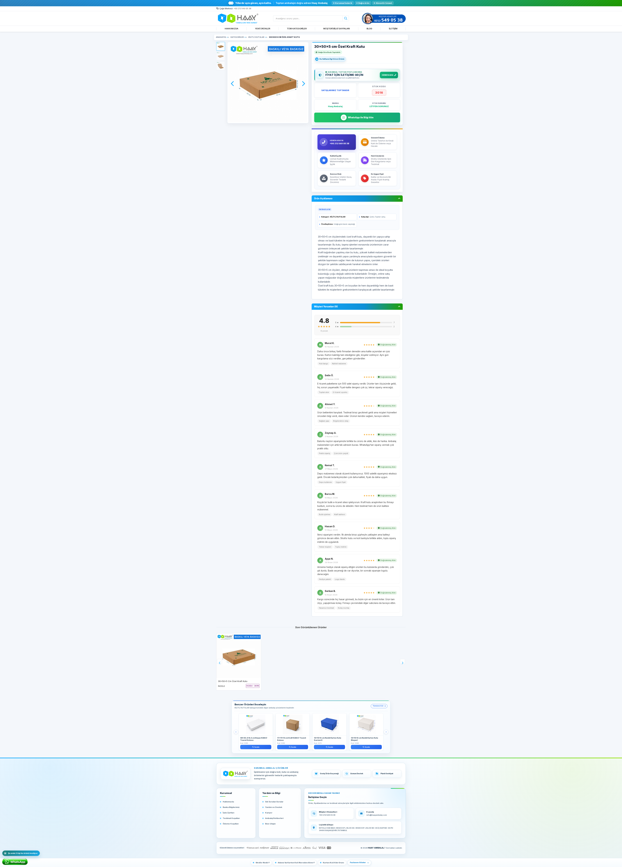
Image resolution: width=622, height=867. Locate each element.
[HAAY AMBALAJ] (235, 774)
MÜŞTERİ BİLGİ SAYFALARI (336, 28)
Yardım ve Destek (273, 807)
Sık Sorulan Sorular (274, 802)
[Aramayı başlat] (345, 18)
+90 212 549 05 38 (242, 8)
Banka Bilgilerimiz (231, 807)
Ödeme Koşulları (231, 824)
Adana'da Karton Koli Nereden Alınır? (296, 862)
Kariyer (268, 813)
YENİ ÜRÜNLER (262, 28)
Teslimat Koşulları (231, 818)
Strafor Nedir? (263, 862)
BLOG (369, 28)
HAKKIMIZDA (231, 28)
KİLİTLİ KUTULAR (337, 217)
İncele (256, 747)
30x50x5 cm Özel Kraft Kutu (232, 681)
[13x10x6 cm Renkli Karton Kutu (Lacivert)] (329, 724)
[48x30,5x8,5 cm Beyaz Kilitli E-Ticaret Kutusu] (256, 724)
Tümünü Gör (378, 706)
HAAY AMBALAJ (376, 848)
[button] (220, 46)
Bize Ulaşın (270, 824)
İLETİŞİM (393, 28)
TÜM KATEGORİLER (297, 28)
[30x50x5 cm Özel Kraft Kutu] (238, 655)
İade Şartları (228, 813)
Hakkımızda (228, 802)
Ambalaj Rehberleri (274, 818)
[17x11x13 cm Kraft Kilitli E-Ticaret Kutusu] (293, 724)
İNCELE (221, 686)
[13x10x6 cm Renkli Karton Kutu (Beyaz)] (366, 724)
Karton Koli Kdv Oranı (333, 862)
